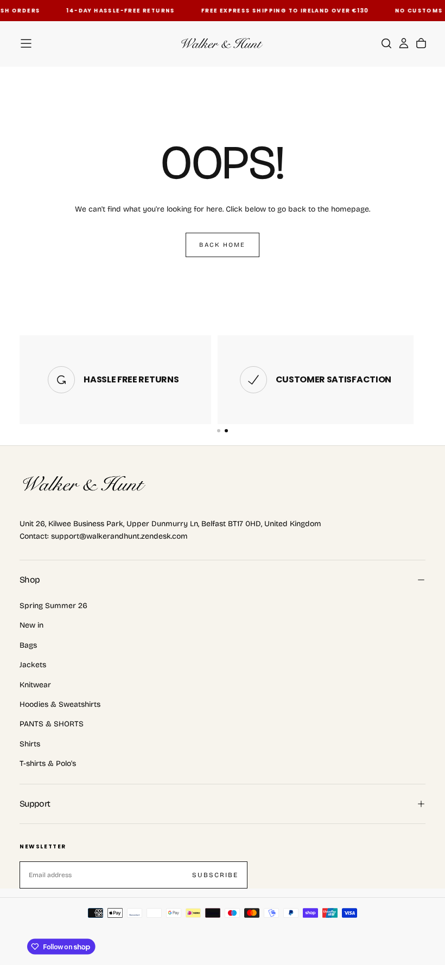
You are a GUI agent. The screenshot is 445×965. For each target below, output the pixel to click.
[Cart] (421, 43)
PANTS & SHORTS (52, 723)
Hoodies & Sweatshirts (60, 704)
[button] (26, 43)
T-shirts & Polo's (48, 763)
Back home (222, 244)
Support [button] (35, 803)
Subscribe (215, 875)
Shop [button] (30, 579)
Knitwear (35, 684)
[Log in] (403, 43)
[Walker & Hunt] (85, 484)
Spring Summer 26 (53, 605)
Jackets (33, 664)
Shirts (30, 744)
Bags (28, 645)
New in (31, 625)
